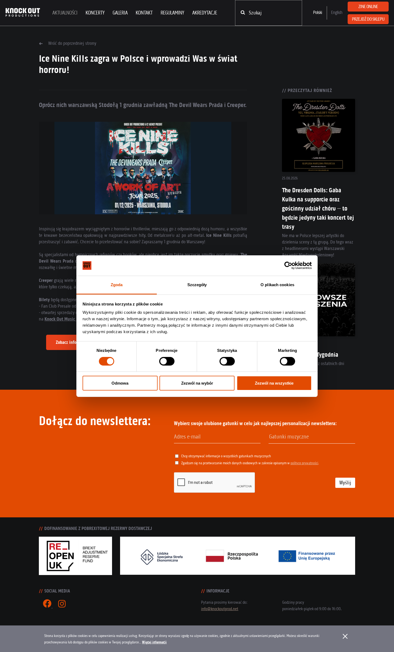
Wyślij (345, 483)
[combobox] (312, 437)
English (336, 12)
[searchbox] (296, 436)
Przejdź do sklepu (368, 19)
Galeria (120, 13)
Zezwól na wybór (197, 383)
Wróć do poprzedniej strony (72, 43)
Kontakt (144, 13)
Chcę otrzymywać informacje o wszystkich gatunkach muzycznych (226, 456)
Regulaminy (172, 13)
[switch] (166, 361)
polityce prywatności (304, 463)
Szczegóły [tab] (197, 284)
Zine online (368, 6)
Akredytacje (204, 13)
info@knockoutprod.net (219, 608)
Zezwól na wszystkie (274, 383)
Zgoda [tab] (117, 284)
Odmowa (119, 383)
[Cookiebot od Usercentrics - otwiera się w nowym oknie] (288, 265)
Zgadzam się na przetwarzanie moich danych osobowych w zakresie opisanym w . (250, 463)
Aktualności (64, 13)
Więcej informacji (154, 642)
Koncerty (95, 13)
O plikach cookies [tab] (277, 284)
